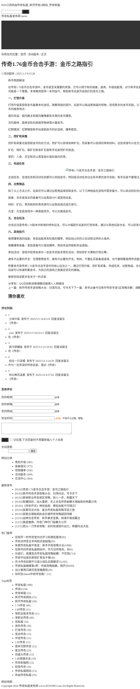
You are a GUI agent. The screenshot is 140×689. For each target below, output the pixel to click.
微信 (61, 283)
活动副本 (13, 39)
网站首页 (13, 22)
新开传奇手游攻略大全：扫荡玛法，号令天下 (46, 493)
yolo (11, 332)
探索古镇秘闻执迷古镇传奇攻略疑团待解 (43, 514)
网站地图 (6, 681)
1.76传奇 (22, 605)
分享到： (13, 283)
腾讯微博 (45, 283)
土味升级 (14, 318)
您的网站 (6, 411)
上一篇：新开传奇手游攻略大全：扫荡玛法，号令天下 (41, 287)
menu (24, 16)
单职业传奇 (24, 617)
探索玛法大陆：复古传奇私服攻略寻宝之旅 (45, 509)
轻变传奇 (23, 666)
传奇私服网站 (26, 670)
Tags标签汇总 (16, 47)
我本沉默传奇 (26, 646)
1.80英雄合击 (25, 658)
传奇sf (21, 589)
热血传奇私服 (26, 674)
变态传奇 (23, 634)
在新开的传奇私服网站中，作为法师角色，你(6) (44, 549)
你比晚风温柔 (17, 374)
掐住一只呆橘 (17, 360)
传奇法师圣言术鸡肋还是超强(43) (35, 541)
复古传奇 (23, 650)
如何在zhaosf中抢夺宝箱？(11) (33, 574)
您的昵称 (6, 397)
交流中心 (13, 43)
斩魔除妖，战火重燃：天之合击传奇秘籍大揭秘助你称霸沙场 (56, 501)
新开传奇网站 (26, 597)
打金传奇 (23, 629)
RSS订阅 (6, 5)
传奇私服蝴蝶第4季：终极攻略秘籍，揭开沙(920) (44, 565)
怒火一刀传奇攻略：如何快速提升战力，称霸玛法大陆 (51, 526)
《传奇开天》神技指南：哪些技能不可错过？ (46, 505)
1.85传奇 (22, 642)
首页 (23, 54)
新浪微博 (34, 283)
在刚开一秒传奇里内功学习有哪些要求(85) (40, 537)
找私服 (21, 621)
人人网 (55, 283)
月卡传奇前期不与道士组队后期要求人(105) (41, 561)
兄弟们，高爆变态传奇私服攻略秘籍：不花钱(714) (45, 553)
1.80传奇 (22, 609)
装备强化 (13, 31)
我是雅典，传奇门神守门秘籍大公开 (41, 522)
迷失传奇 (23, 625)
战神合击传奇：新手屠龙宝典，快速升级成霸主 (47, 518)
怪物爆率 (13, 35)
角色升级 (13, 27)
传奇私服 (23, 584)
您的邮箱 (6, 404)
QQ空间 (24, 283)
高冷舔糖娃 (16, 346)
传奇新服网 (24, 662)
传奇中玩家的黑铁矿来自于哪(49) (35, 557)
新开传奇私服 (26, 601)
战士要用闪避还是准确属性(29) (33, 569)
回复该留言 (58, 318)
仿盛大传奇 (24, 654)
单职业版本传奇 (27, 613)
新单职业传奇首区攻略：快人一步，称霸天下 (46, 497)
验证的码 (6, 418)
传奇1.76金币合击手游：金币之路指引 (42, 489)
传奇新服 (23, 593)
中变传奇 (23, 638)
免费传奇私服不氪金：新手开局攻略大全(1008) (43, 545)
